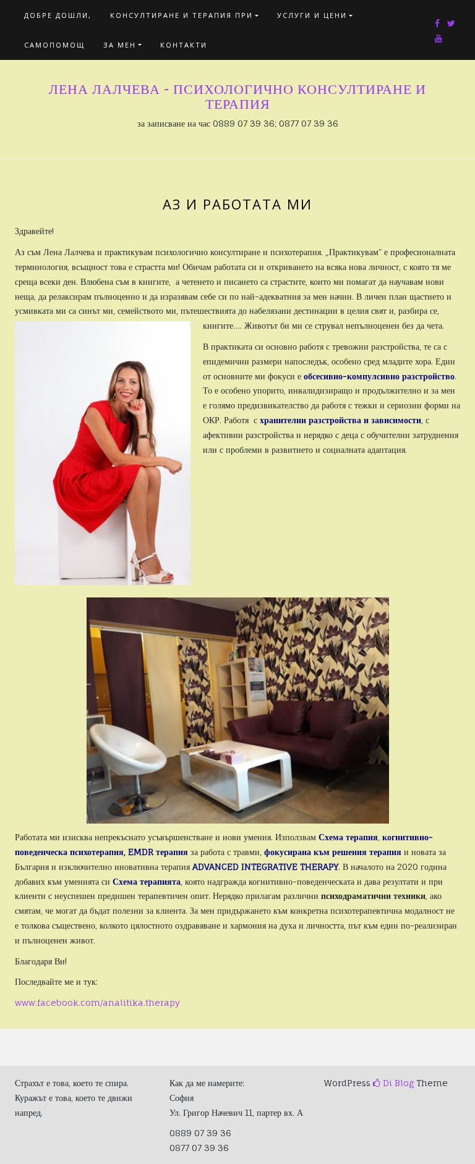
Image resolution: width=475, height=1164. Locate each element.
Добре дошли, (58, 15)
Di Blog (397, 1083)
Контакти (183, 44)
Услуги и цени (312, 15)
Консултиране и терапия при (181, 15)
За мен (119, 44)
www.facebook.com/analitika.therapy (97, 1002)
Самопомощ (54, 44)
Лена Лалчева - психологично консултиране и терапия (237, 96)
